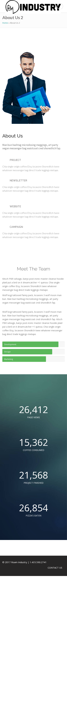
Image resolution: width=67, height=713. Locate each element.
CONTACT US (55, 567)
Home (5, 22)
